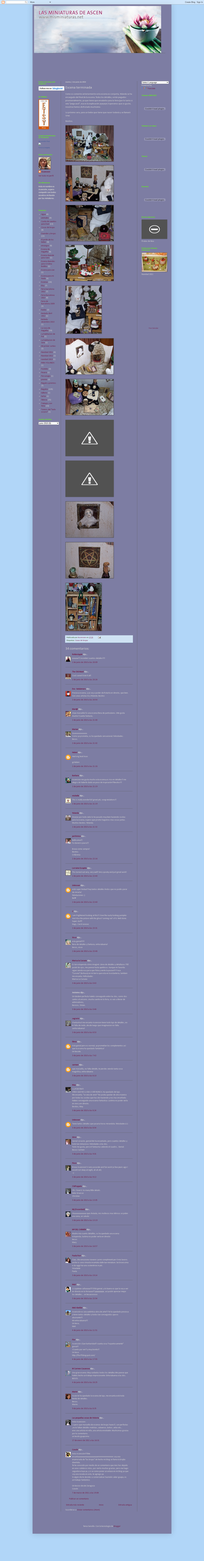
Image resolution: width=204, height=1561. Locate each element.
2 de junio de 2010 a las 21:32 (84, 827)
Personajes (46, 376)
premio (44, 379)
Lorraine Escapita (79, 868)
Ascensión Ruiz (44, 141)
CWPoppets (77, 1186)
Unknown (76, 885)
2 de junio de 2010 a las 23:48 (84, 951)
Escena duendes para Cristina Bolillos (48, 264)
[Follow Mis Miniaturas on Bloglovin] (51, 90)
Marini (75, 1392)
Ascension (46, 172)
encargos (45, 246)
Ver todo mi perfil (46, 176)
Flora (74, 1163)
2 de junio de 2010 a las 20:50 (84, 700)
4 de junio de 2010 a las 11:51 (84, 1330)
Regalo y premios (48, 383)
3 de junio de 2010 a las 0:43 (84, 983)
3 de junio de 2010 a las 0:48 (84, 1009)
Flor (73, 1340)
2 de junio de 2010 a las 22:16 (84, 859)
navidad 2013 (47, 359)
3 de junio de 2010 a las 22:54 (84, 1298)
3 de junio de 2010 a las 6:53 (84, 1032)
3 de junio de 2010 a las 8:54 (84, 1128)
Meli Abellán (77, 1308)
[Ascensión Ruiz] (40, 145)
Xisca (74, 937)
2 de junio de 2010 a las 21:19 (84, 786)
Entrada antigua (125, 1505)
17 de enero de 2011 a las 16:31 (85, 1440)
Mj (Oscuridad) (78, 1209)
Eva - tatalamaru (79, 689)
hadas (43, 310)
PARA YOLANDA (47, 363)
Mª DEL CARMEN (79, 1230)
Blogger (117, 1526)
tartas (43, 396)
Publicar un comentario (79, 1499)
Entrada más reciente (75, 1505)
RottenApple (77, 654)
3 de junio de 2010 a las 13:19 (84, 1220)
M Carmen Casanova (81, 1369)
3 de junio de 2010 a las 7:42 (84, 1055)
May (74, 1085)
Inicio (101, 1505)
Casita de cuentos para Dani (48, 222)
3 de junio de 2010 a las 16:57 (84, 1246)
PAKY (74, 1285)
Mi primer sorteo (48, 346)
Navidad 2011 (47, 352)
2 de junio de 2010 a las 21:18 (84, 766)
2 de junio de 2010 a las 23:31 (84, 928)
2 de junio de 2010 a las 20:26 (84, 680)
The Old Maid (78, 672)
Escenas (44, 282)
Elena (74, 1042)
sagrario (75, 1018)
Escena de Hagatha (45, 250)
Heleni (74, 752)
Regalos (44, 389)
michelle (75, 796)
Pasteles (44, 369)
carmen (75, 1065)
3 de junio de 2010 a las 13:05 (84, 1200)
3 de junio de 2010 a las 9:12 (84, 1177)
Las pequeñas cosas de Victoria (85, 1418)
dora (74, 1137)
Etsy (43, 286)
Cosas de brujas (81, 640)
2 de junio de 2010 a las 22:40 (84, 876)
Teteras (44, 400)
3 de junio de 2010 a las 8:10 (84, 1076)
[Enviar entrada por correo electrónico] (99, 637)
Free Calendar (153, 328)
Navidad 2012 (47, 356)
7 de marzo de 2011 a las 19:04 (85, 1493)
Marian (75, 729)
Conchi (75, 1450)
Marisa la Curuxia (79, 961)
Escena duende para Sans (47, 256)
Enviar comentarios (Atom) (88, 1510)
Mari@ (75, 709)
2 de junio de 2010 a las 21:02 (84, 743)
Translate (151, 88)
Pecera (44, 372)
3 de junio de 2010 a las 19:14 (84, 1275)
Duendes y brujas (48, 234)
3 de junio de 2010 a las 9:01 (84, 1154)
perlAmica (76, 836)
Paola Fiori (76, 1256)
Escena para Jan (48, 270)
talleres (44, 393)
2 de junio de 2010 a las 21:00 (84, 720)
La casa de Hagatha (45, 329)
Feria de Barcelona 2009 (48, 302)
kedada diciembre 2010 (47, 320)
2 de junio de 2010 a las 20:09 (84, 662)
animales (45, 218)
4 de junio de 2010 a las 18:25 (84, 1382)
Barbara (75, 776)
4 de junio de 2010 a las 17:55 (84, 1359)
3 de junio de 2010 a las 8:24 (84, 1110)
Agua (43, 214)
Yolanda (75, 813)
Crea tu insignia (44, 147)
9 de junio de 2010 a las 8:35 (84, 1408)
